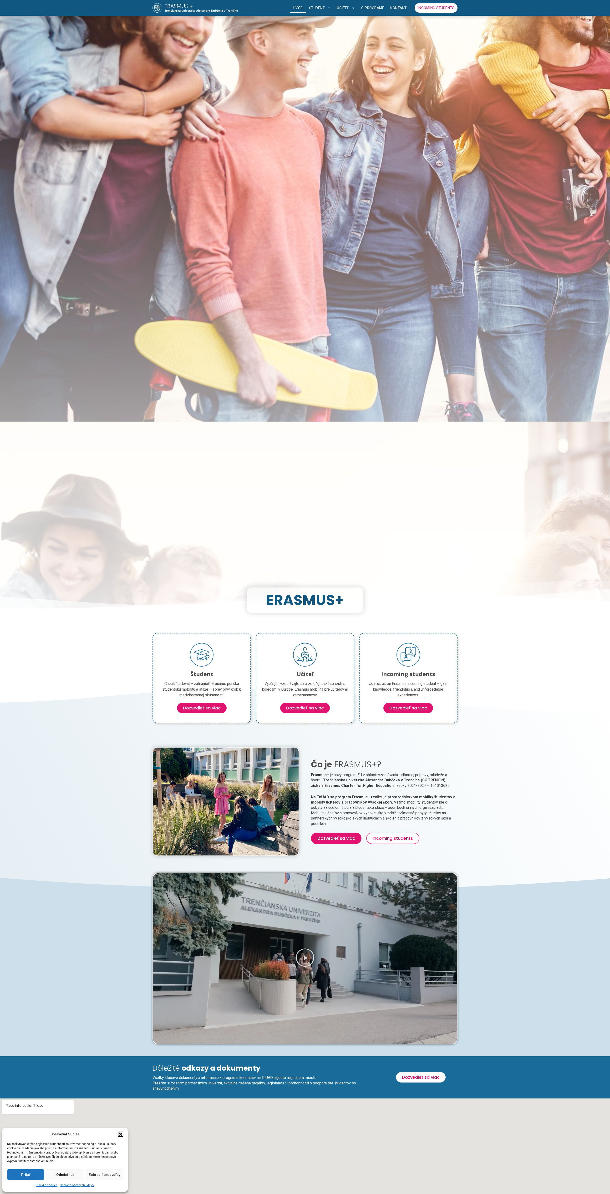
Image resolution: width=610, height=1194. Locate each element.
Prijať (25, 1175)
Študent (317, 8)
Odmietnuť (65, 1175)
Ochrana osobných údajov (77, 1185)
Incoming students (436, 8)
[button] (120, 1134)
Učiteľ (343, 8)
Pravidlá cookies (46, 1185)
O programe (372, 8)
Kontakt (398, 8)
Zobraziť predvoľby (104, 1175)
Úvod (298, 8)
